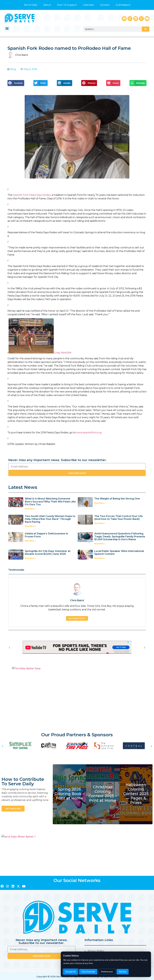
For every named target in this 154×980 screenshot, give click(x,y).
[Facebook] (124, 18)
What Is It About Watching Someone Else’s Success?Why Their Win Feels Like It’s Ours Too (50, 501)
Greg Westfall (62, 352)
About (47, 4)
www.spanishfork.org (89, 432)
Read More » (30, 509)
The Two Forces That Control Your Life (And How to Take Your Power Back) (118, 517)
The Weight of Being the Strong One (117, 498)
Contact (105, 4)
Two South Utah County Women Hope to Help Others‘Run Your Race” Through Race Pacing (50, 519)
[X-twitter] (141, 18)
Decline (122, 971)
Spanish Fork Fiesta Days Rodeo (32, 195)
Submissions (123, 4)
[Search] (145, 29)
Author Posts (77, 618)
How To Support (67, 4)
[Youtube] (147, 18)
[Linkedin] (135, 18)
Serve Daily (30, 4)
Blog (13, 69)
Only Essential (88, 971)
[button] (7, 28)
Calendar (88, 4)
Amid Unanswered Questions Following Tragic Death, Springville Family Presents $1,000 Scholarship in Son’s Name (119, 536)
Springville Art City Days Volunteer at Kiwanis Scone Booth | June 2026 (47, 552)
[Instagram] (130, 18)
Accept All (70, 971)
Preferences (107, 971)
